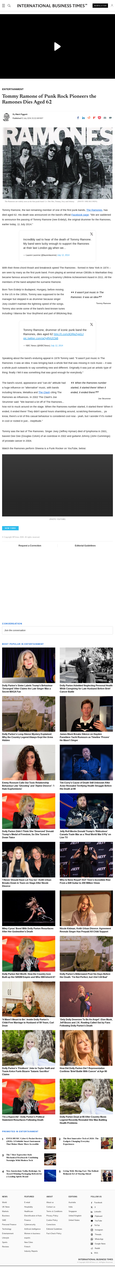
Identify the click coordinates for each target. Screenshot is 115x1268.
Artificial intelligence (32, 1229)
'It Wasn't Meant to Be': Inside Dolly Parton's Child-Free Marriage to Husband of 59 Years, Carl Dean (28, 1022)
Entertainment (7, 1233)
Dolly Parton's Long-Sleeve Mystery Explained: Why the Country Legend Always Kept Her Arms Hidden (27, 737)
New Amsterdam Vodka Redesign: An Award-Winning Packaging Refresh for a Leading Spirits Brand (24, 1174)
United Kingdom (75, 1216)
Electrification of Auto (33, 1216)
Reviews (5, 1247)
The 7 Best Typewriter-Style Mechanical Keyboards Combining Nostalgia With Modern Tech (22, 1157)
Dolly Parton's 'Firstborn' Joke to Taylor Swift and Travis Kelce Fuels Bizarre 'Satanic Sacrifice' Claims (28, 1071)
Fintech (27, 1247)
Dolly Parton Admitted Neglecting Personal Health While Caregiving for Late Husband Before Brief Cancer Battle (86, 688)
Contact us (50, 1207)
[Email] (104, 117)
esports (27, 1238)
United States (74, 1220)
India (71, 1207)
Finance (27, 1220)
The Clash (44, 392)
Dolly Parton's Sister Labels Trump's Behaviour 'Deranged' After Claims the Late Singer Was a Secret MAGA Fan (27, 688)
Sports (4, 1242)
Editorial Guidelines (85, 545)
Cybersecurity (29, 1224)
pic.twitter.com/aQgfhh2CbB (40, 338)
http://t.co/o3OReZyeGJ (69, 334)
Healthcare (28, 1211)
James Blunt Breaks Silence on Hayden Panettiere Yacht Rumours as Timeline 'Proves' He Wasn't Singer (85, 737)
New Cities (28, 1242)
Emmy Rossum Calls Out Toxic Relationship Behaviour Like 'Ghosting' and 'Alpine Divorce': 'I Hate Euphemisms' (28, 786)
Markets (5, 1211)
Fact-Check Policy (53, 1233)
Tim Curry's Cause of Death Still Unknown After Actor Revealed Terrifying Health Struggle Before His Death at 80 (86, 786)
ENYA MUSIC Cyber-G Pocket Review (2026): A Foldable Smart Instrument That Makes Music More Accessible (24, 1141)
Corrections (51, 1224)
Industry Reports (31, 1251)
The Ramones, (94, 210)
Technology (6, 1229)
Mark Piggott (21, 114)
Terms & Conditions (54, 1211)
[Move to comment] (110, 117)
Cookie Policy (52, 1220)
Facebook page (80, 214)
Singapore (73, 1211)
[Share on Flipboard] (94, 117)
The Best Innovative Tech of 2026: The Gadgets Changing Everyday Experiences (81, 1141)
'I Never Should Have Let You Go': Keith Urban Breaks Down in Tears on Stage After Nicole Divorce (26, 883)
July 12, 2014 (63, 255)
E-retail (27, 1202)
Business (6, 1216)
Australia (72, 1202)
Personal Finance (9, 1224)
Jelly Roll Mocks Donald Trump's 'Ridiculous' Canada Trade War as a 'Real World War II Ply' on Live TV (85, 834)
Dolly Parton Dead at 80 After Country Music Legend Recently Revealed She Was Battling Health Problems (83, 1120)
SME (4, 1220)
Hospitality (28, 1207)
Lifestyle (5, 1238)
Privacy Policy (52, 1216)
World (4, 1202)
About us (50, 1202)
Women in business (32, 1233)
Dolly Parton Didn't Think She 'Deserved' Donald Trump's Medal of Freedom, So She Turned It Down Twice (28, 834)
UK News (6, 1207)
